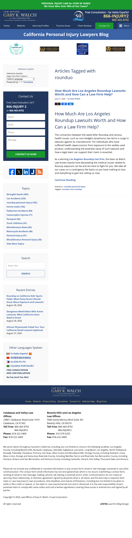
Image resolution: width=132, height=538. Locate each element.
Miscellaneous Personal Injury (24, 239)
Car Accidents (16, 198)
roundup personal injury (74, 186)
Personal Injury (16, 235)
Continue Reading (65, 179)
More (126, 25)
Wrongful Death (17, 194)
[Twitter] (19, 172)
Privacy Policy (49, 401)
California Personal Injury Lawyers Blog (20, 16)
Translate (28, 82)
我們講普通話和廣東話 (20, 357)
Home (7, 25)
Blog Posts (102, 401)
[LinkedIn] (26, 172)
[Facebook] (12, 172)
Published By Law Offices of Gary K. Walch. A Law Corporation (107, 16)
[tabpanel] (16, 49)
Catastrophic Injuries (19, 215)
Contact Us (75, 401)
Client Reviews (85, 25)
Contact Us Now (25, 154)
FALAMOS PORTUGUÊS (22, 365)
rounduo (66, 189)
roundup (78, 189)
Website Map (88, 401)
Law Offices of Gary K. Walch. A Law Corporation (44, 497)
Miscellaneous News (19, 227)
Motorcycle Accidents (19, 231)
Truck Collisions (17, 223)
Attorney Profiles (40, 25)
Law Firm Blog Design (114, 504)
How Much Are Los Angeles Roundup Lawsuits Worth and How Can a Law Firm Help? (90, 92)
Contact (104, 25)
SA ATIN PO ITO (18, 361)
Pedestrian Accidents (19, 210)
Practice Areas (63, 25)
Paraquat (13, 219)
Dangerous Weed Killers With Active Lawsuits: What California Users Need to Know (25, 314)
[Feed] (39, 172)
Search (25, 273)
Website (21, 25)
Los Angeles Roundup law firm (86, 159)
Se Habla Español (19, 353)
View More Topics (15, 243)
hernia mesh (16, 206)
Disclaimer (63, 401)
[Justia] (33, 172)
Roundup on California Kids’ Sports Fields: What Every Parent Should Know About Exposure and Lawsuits (25, 299)
